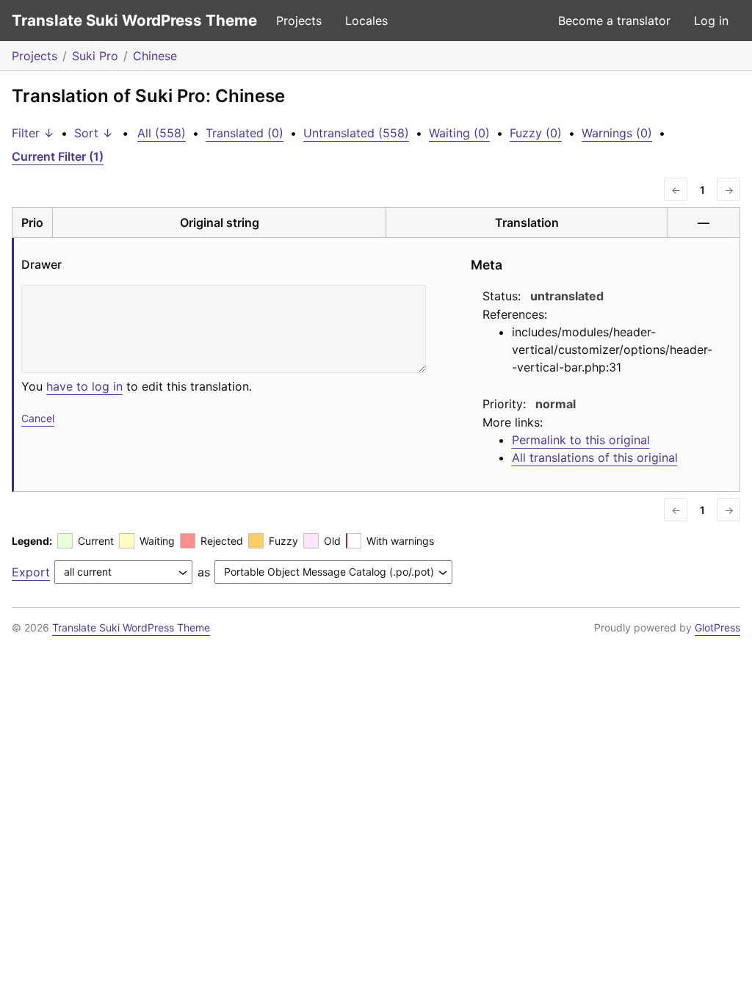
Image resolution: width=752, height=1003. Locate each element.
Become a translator (614, 20)
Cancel (37, 418)
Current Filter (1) (58, 156)
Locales (366, 20)
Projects (299, 20)
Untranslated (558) (356, 133)
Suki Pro (95, 55)
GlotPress (717, 627)
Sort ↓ (93, 133)
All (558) (161, 133)
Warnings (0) (617, 133)
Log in (711, 20)
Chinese (155, 55)
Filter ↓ (33, 133)
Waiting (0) (459, 133)
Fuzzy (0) (536, 133)
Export (31, 572)
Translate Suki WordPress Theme (134, 20)
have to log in (84, 386)
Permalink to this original (581, 439)
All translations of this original (595, 457)
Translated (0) (244, 133)
